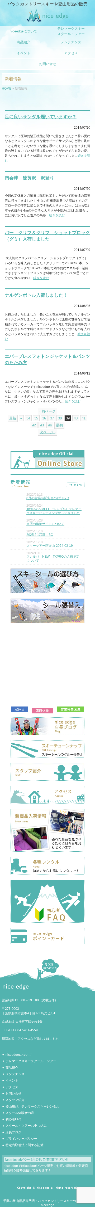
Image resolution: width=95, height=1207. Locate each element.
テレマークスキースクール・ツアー (31, 1061)
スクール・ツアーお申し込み (26, 1126)
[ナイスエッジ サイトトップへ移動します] (48, 21)
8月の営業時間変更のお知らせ (47, 498)
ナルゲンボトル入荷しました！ (36, 295)
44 (50, 425)
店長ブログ (13, 1132)
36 (44, 418)
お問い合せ (13, 1093)
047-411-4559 (27, 1030)
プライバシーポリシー (21, 1139)
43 (42, 425)
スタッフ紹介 (15, 1100)
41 (84, 418)
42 (34, 425)
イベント (12, 1080)
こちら (54, 1039)
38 (60, 418)
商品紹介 (12, 1068)
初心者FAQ (13, 1119)
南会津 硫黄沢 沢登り (29, 177)
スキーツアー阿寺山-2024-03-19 (49, 545)
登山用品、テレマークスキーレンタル (32, 1106)
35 (36, 418)
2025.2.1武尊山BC (39, 534)
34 (28, 418)
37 (52, 418)
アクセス (12, 1087)
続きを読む (57, 215)
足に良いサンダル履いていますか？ (41, 116)
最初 (59, 425)
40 (76, 418)
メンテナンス (15, 1074)
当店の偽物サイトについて (45, 523)
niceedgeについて (19, 1055)
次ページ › (47, 432)
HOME (6, 88)
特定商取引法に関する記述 (25, 1145)
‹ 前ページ (47, 411)
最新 (12, 418)
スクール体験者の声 (20, 1113)
